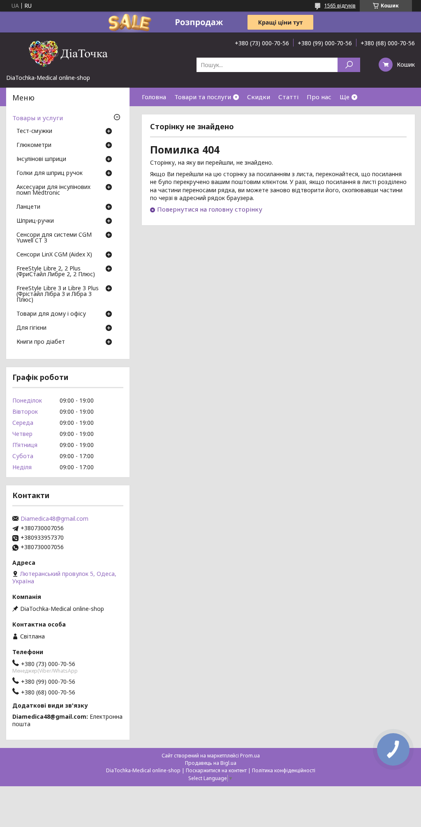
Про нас (319, 97)
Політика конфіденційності (283, 770)
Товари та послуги (202, 97)
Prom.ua (250, 755)
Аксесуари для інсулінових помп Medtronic (53, 190)
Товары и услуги (37, 118)
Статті (288, 97)
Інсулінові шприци (41, 159)
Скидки (258, 97)
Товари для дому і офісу (51, 314)
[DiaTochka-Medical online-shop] (68, 53)
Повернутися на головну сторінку (209, 209)
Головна (154, 97)
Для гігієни (31, 328)
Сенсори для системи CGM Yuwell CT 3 (54, 238)
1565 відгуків (340, 5)
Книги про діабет (40, 342)
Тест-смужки (34, 131)
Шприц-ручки (35, 221)
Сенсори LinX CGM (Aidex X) (54, 255)
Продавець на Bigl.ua (210, 762)
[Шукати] (349, 65)
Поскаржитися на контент (216, 770)
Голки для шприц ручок (49, 173)
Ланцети (28, 207)
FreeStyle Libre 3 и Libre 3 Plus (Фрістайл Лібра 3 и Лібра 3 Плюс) (57, 294)
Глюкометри (33, 145)
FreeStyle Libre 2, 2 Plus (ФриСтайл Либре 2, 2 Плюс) (55, 272)
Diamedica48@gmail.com (54, 518)
